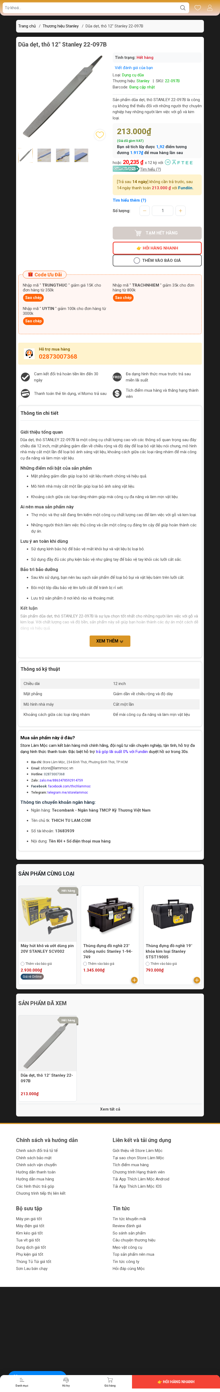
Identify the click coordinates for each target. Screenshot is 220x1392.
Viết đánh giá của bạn (134, 67)
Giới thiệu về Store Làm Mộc (138, 1150)
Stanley (143, 80)
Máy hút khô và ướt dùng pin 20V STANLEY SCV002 (47, 948)
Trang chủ (27, 26)
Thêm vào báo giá (161, 260)
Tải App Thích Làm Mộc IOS (137, 1186)
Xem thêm (107, 641)
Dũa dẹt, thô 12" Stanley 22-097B (47, 1078)
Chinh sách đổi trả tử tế (37, 1150)
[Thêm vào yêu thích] (99, 135)
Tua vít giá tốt (28, 1240)
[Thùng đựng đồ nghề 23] (110, 915)
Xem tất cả (110, 1109)
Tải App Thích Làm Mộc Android (141, 1179)
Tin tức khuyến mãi (129, 1218)
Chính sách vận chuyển (36, 1164)
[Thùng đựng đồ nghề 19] (172, 915)
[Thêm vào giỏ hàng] (134, 980)
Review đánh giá (127, 1225)
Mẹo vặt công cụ (127, 1247)
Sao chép (33, 297)
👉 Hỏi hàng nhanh (157, 248)
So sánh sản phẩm (129, 1233)
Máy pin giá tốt (29, 1218)
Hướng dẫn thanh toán (36, 1172)
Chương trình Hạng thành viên (139, 1172)
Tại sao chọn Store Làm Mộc (138, 1157)
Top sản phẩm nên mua (133, 1254)
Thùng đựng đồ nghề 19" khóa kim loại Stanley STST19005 (169, 951)
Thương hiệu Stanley (61, 26)
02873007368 (58, 356)
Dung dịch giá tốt (31, 1247)
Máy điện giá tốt (30, 1225)
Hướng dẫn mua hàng (35, 1179)
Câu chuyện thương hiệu (134, 1240)
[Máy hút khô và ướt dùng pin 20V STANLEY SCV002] (47, 915)
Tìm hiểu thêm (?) (129, 200)
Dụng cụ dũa (133, 75)
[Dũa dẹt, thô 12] (47, 1044)
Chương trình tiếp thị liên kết (40, 1193)
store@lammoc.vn (57, 768)
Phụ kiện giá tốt (29, 1254)
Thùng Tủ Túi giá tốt (33, 1261)
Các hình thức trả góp (35, 1186)
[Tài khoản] (210, 8)
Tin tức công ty (126, 1261)
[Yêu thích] (198, 8)
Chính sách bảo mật (34, 1157)
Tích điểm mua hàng (131, 1164)
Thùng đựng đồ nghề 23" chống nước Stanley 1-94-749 (108, 951)
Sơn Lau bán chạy (31, 1268)
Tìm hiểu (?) (150, 169)
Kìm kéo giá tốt (29, 1233)
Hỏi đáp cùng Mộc (129, 1268)
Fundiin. (185, 187)
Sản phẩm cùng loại (46, 873)
